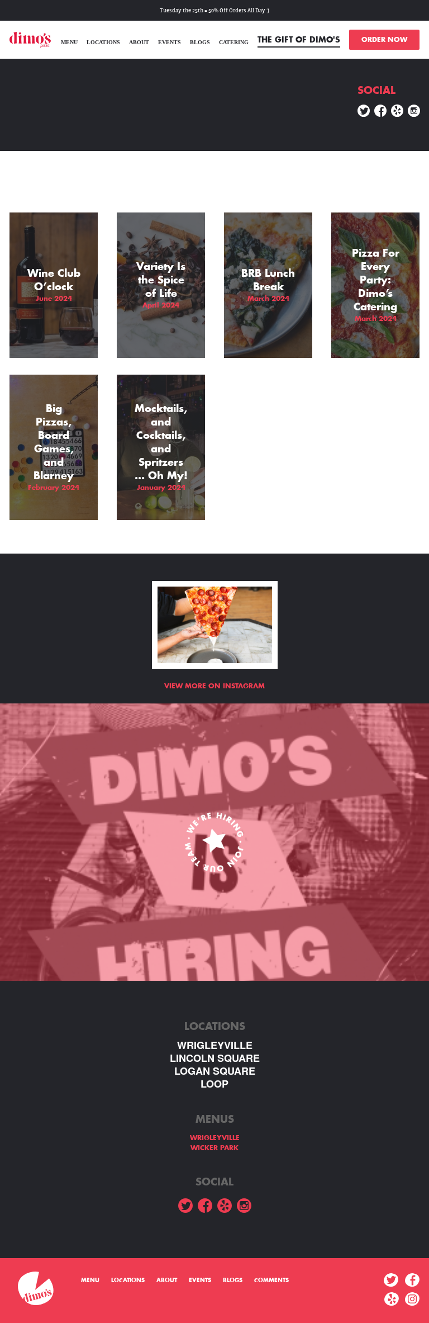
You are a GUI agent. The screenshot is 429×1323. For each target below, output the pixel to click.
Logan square (214, 1071)
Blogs (200, 42)
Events (169, 42)
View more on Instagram (214, 686)
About (139, 42)
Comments (271, 1280)
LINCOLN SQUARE (215, 1058)
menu (69, 42)
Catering (234, 42)
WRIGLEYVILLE (214, 1045)
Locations (103, 42)
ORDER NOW (384, 39)
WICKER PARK (214, 1148)
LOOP (214, 1084)
